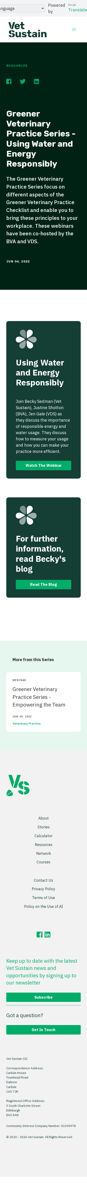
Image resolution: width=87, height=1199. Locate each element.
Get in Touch (43, 1029)
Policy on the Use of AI (43, 906)
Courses (43, 861)
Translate (77, 10)
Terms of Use (43, 897)
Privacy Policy (43, 888)
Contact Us (43, 880)
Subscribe (43, 997)
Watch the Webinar (44, 465)
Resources (17, 65)
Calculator (43, 835)
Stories (44, 826)
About (43, 818)
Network (43, 853)
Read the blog (43, 584)
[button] (74, 29)
